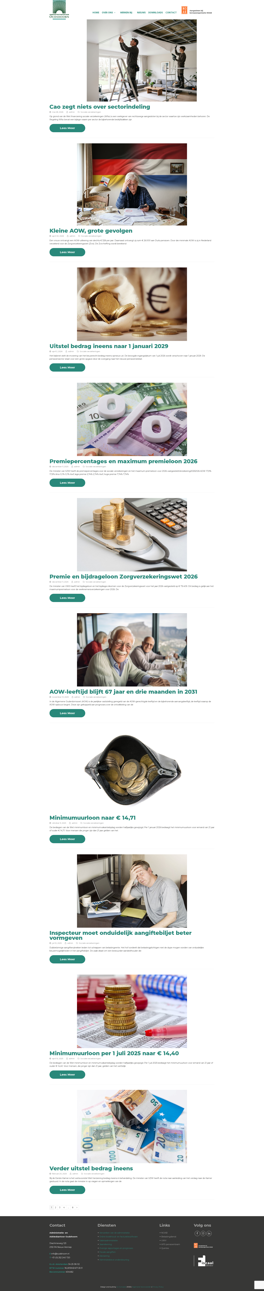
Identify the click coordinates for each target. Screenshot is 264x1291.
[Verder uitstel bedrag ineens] (132, 1161)
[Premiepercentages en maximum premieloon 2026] (132, 454)
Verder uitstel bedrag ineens (91, 1168)
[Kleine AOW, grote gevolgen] (132, 224)
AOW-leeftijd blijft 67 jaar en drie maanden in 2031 (123, 691)
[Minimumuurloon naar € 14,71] (132, 811)
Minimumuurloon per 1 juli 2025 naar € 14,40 (114, 1053)
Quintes (165, 1248)
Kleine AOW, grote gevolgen (91, 230)
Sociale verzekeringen (91, 112)
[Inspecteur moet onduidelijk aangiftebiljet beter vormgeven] (132, 926)
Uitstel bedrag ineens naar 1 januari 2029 (109, 346)
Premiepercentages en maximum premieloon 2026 (123, 461)
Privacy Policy (158, 1287)
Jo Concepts (121, 1287)
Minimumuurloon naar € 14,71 (93, 817)
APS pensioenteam (170, 1244)
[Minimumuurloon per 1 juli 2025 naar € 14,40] (132, 1046)
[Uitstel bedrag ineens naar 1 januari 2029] (132, 339)
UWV (163, 1240)
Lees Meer (67, 128)
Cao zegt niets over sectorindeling (100, 106)
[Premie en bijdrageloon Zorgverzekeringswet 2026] (132, 569)
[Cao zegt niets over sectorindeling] (142, 100)
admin (72, 112)
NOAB (164, 1233)
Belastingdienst (168, 1236)
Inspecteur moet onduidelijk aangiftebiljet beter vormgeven (121, 935)
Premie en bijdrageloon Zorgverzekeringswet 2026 (124, 576)
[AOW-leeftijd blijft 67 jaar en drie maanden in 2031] (132, 685)
